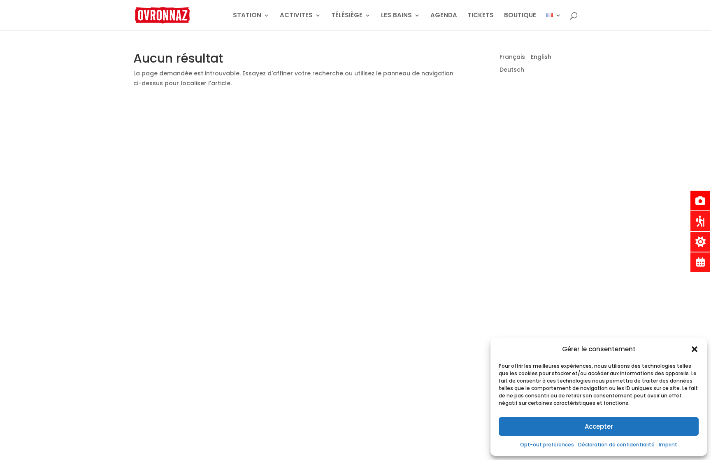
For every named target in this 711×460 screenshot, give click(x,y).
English (541, 57)
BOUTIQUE (520, 15)
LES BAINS (396, 15)
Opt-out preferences (547, 444)
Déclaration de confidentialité (616, 444)
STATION (247, 15)
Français (512, 57)
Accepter (599, 426)
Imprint (668, 444)
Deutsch (512, 69)
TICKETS (480, 15)
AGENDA (443, 15)
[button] (694, 349)
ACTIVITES (296, 15)
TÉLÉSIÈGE (346, 15)
